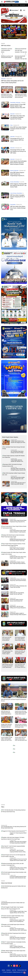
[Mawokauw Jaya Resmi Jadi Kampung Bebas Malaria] (7, 51)
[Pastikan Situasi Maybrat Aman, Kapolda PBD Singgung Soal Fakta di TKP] (6, 442)
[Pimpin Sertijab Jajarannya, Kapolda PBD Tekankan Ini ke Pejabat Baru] (14, 456)
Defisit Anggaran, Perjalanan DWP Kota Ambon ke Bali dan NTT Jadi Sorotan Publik (18, 185)
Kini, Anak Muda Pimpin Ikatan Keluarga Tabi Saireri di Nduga (17, 452)
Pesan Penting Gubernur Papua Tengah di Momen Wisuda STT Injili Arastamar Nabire (18, 531)
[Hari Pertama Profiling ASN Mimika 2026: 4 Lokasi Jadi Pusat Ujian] (5, 587)
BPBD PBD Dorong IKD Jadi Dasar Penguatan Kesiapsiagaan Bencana (13, 700)
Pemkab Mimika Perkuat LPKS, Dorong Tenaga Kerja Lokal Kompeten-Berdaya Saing (18, 580)
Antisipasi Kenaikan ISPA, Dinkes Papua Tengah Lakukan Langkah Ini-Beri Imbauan (18, 557)
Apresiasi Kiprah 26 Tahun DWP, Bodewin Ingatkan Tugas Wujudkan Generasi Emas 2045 (17, 106)
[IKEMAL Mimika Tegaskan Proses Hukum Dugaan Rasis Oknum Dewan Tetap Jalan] (14, 951)
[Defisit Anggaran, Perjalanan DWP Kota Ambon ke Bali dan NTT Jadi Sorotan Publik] (5, 185)
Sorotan (11, 181)
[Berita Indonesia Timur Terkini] (11, 2)
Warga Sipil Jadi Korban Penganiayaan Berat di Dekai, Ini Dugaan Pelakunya (18, 938)
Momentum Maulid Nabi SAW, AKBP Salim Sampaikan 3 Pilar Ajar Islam (21, 57)
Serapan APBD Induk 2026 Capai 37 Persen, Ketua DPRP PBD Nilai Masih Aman (18, 483)
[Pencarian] (26, 2)
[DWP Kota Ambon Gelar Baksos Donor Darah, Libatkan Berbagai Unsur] (5, 207)
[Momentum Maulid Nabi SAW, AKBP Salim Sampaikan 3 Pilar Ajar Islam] (21, 51)
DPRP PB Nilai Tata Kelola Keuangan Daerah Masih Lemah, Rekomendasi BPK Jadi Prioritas (7, 666)
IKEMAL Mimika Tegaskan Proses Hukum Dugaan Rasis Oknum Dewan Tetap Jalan (18, 955)
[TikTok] (20, 966)
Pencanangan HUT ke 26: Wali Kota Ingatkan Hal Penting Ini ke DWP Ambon (18, 151)
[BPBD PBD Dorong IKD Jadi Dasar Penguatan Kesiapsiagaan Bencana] (14, 690)
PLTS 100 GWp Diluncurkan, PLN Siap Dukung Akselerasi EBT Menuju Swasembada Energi (13, 827)
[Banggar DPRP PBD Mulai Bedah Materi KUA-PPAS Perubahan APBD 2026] (7, 719)
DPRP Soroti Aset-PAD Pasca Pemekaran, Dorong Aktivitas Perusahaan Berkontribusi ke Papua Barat (7, 639)
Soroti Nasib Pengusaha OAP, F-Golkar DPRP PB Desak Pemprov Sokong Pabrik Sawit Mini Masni (20, 639)
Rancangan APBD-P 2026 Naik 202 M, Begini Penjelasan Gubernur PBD (18, 469)
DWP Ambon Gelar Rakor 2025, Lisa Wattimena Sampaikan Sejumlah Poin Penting (17, 117)
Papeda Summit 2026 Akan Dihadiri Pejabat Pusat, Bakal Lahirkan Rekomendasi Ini (21, 713)
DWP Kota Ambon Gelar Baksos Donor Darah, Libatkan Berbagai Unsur (18, 208)
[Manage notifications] (24, 973)
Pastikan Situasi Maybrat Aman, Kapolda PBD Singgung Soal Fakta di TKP (18, 441)
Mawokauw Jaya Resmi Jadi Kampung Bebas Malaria (7, 56)
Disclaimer (8, 970)
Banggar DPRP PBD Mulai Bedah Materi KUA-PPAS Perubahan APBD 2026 (6, 726)
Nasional (12, 170)
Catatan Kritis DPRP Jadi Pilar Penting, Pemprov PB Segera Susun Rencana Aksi (20, 652)
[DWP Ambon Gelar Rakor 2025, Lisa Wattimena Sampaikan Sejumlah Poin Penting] (5, 117)
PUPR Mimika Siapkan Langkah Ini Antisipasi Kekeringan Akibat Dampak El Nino (18, 614)
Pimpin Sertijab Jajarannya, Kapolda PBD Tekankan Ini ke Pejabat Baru (17, 460)
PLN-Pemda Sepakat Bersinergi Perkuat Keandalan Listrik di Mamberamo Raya (18, 877)
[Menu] (2, 1)
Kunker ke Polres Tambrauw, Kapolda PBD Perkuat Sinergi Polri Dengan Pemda (21, 726)
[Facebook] (8, 966)
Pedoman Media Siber (22, 970)
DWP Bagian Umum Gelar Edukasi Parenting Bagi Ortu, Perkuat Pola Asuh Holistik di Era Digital (7, 96)
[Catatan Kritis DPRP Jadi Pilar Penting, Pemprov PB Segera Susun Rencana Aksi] (20, 646)
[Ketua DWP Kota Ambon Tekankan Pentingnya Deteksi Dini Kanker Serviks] (5, 128)
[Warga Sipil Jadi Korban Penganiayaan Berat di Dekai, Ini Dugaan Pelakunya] (14, 934)
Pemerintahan (12, 102)
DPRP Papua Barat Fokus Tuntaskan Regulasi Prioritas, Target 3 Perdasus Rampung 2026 (7, 652)
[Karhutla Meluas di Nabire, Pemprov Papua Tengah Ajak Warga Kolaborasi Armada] (5, 563)
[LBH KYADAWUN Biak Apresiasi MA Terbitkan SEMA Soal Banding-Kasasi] (14, 892)
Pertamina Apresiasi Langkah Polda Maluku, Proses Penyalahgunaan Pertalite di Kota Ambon (17, 920)
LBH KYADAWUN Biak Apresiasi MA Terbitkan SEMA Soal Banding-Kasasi (12, 903)
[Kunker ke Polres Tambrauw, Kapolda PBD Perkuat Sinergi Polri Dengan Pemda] (21, 719)
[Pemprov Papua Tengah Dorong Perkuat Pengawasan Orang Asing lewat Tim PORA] (5, 521)
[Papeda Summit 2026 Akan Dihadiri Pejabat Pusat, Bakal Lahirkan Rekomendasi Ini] (21, 706)
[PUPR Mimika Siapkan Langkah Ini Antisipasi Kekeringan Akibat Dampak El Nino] (5, 614)
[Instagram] (14, 966)
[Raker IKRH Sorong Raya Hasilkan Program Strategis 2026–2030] (14, 474)
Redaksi (3, 970)
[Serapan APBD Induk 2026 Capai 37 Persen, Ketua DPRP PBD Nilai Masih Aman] (6, 484)
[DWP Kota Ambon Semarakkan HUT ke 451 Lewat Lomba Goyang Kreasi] (14, 69)
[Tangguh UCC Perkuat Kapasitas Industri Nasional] (12, 831)
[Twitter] (11, 966)
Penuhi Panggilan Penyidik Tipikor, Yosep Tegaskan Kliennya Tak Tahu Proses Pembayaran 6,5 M (6, 739)
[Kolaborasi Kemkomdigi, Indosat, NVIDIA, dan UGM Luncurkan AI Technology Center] (14, 864)
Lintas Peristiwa (13, 193)
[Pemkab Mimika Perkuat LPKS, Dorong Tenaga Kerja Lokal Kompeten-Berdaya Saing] (5, 580)
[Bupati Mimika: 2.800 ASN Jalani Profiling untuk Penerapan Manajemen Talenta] (5, 607)
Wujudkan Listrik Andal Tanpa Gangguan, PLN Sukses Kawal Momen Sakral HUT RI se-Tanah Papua (18, 842)
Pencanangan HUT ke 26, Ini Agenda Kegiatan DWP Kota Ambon (17, 140)
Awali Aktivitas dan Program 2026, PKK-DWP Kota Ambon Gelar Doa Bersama (21, 96)
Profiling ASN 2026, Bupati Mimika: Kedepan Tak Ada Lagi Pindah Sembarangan (17, 593)
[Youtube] (17, 966)
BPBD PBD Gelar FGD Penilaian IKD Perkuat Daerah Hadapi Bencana (6, 713)
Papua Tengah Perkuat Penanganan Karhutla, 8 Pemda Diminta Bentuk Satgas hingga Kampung (17, 548)
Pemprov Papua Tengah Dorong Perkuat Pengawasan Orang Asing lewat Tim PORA (18, 521)
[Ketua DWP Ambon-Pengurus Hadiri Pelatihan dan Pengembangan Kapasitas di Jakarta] (5, 173)
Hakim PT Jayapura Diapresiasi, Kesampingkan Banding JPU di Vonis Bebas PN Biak (17, 947)
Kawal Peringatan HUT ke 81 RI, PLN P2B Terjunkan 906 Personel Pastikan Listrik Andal (18, 859)
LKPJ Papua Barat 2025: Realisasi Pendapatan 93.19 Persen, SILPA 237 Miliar (20, 666)
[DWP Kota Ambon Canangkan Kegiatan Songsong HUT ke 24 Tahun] (5, 196)
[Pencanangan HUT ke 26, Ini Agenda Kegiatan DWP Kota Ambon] (5, 139)
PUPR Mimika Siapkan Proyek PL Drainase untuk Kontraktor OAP (16, 600)
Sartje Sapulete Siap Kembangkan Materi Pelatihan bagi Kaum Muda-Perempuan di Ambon (18, 162)
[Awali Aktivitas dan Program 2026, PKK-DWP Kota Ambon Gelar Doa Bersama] (21, 89)
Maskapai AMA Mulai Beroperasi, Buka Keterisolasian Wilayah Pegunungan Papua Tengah (18, 540)
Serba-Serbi (3, 78)
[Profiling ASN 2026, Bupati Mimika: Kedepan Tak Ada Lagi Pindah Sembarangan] (5, 594)
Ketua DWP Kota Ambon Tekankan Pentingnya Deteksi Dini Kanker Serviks (18, 128)
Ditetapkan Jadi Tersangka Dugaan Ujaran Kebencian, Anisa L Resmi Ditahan (18, 929)
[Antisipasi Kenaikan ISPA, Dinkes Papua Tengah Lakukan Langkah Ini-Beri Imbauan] (14, 553)
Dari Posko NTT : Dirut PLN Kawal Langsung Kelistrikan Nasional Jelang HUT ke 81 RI (17, 851)
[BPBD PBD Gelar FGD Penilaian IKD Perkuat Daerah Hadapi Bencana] (7, 706)
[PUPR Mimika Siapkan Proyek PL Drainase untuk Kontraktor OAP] (5, 600)
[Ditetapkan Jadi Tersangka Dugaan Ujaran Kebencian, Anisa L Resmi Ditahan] (14, 925)
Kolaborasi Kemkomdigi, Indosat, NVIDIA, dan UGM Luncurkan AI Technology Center (18, 868)
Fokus (11, 125)
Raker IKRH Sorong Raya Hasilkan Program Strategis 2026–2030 (18, 478)
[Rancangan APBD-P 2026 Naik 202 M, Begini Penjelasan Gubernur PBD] (14, 465)
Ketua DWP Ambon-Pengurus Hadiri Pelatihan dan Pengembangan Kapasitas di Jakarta (17, 175)
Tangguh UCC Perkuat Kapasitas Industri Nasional (18, 833)
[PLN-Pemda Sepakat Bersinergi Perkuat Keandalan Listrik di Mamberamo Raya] (14, 873)
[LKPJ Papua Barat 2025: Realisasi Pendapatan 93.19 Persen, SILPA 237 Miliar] (20, 660)
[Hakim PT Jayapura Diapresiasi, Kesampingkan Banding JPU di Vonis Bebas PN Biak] (14, 943)
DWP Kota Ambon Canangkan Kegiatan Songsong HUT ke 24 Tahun (17, 196)
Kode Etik (14, 970)
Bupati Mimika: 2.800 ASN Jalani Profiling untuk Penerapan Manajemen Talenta (18, 607)
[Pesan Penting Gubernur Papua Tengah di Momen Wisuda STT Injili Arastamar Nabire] (14, 527)
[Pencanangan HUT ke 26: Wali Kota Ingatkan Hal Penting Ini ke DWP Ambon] (5, 150)
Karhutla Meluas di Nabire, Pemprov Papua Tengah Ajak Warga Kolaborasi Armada (17, 562)
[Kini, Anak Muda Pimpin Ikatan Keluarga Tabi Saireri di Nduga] (14, 448)
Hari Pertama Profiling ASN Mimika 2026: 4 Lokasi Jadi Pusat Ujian (18, 586)
